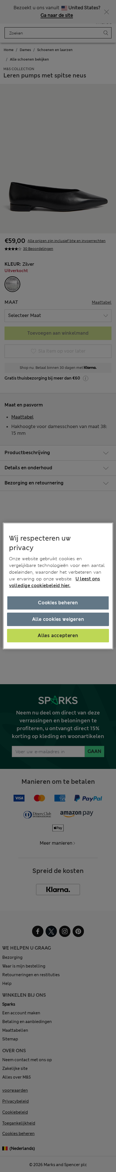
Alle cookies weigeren (58, 619)
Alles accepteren (58, 635)
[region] (58, 586)
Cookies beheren (58, 603)
